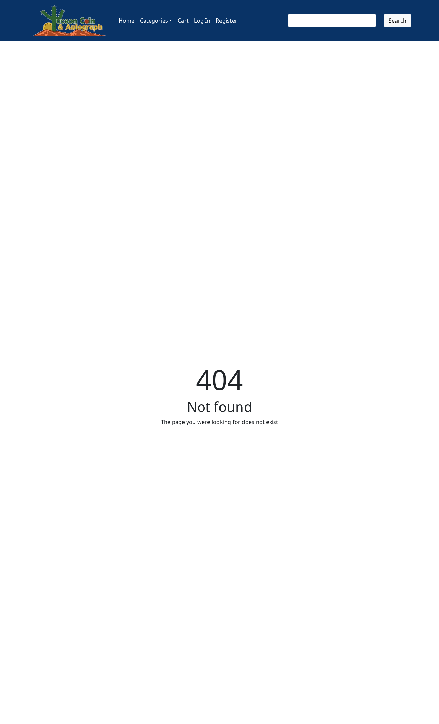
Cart (183, 20)
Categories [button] (154, 20)
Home (126, 20)
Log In (202, 20)
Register (226, 20)
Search (397, 20)
